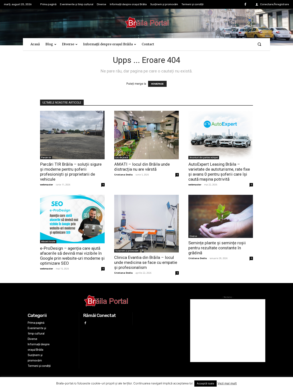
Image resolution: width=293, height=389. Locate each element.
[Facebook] (245, 4)
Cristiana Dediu (123, 174)
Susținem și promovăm (127, 250)
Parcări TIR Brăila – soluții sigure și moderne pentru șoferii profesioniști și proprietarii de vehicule (71, 172)
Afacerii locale (48, 241)
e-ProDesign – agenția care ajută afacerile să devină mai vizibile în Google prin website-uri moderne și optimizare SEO (72, 256)
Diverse (193, 236)
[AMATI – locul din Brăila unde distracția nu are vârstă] (146, 135)
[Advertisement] (227, 330)
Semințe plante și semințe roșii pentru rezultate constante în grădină (217, 248)
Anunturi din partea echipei (204, 157)
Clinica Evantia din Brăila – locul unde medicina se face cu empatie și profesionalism (145, 262)
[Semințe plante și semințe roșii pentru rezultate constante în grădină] (220, 216)
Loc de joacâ (121, 157)
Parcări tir (46, 157)
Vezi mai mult (227, 383)
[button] (259, 44)
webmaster (46, 184)
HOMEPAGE (157, 83)
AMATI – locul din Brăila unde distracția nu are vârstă (142, 167)
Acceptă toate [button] (205, 383)
